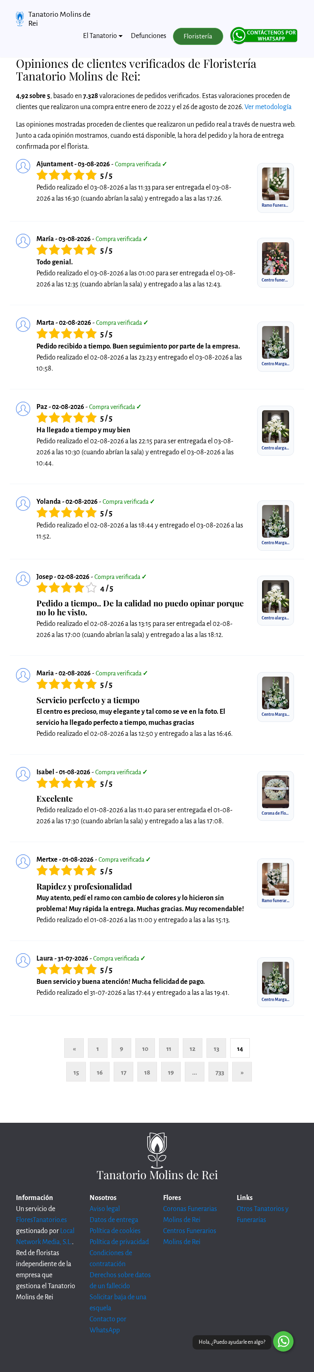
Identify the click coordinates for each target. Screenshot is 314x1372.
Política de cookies (115, 1231)
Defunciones (148, 36)
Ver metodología (268, 107)
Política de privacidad (119, 1242)
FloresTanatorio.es (41, 1220)
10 (145, 1048)
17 (123, 1072)
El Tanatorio (100, 36)
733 (219, 1072)
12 (192, 1048)
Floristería (198, 36)
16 (100, 1072)
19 (171, 1072)
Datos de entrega (114, 1220)
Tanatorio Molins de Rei (59, 18)
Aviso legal (105, 1209)
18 (147, 1072)
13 (216, 1048)
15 (76, 1072)
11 (168, 1048)
